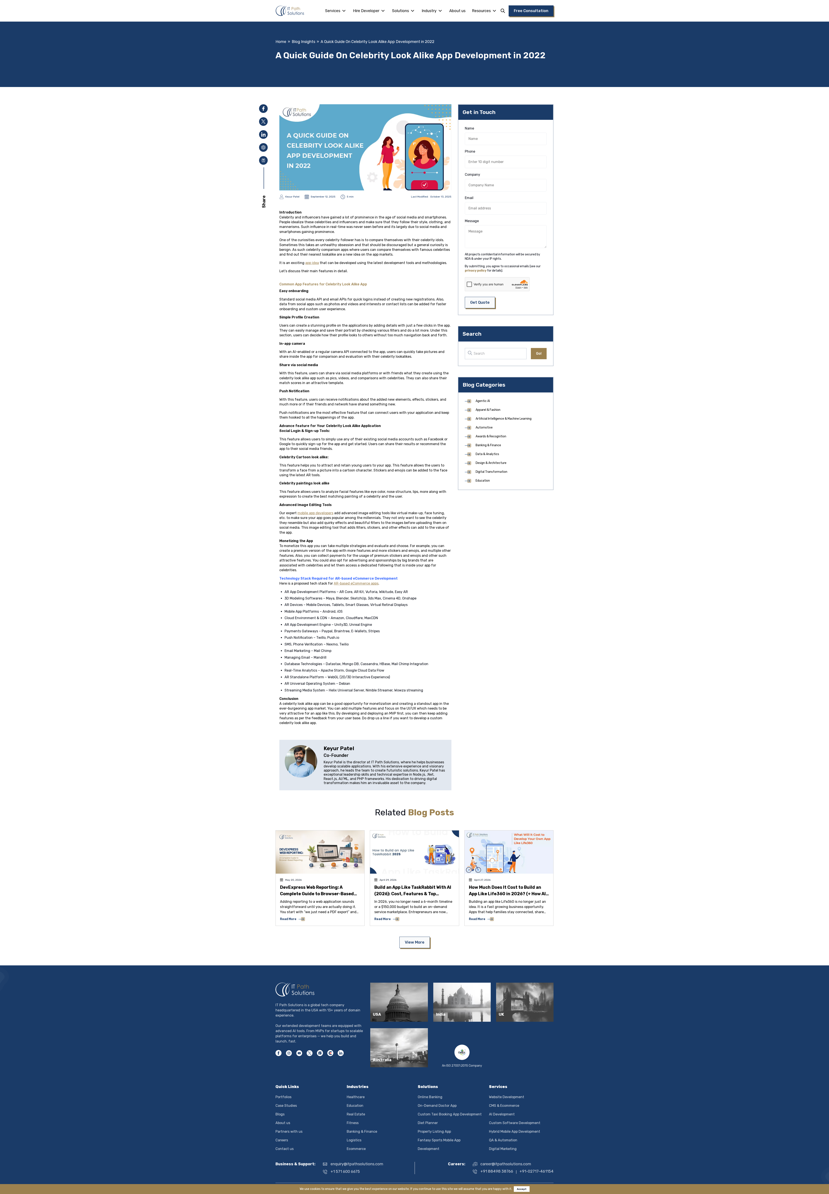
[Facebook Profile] (278, 1053)
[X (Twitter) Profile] (310, 1053)
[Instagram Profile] (289, 1053)
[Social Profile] (320, 1053)
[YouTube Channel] (299, 1053)
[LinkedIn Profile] (341, 1053)
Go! (538, 353)
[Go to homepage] (289, 11)
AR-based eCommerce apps (356, 583)
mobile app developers (315, 513)
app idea (312, 263)
